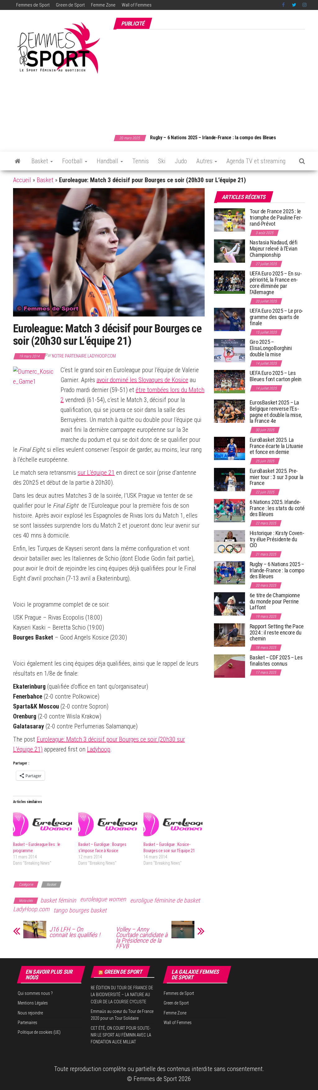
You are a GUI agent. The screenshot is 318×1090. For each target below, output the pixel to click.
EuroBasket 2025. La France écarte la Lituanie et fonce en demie (276, 445)
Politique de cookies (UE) (39, 1032)
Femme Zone (103, 5)
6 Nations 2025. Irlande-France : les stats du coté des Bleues (277, 508)
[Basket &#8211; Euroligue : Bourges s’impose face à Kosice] (107, 825)
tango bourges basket (80, 910)
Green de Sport (70, 5)
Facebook (284, 5)
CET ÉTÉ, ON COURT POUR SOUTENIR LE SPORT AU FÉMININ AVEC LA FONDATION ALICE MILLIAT (121, 1035)
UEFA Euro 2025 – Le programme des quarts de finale (276, 316)
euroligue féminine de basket (165, 900)
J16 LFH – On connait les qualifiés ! (74, 932)
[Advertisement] (215, 78)
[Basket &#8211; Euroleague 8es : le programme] (42, 825)
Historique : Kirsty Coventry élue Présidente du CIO (277, 539)
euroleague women (103, 899)
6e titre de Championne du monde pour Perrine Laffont (275, 601)
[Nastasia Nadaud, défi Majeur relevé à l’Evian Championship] (229, 251)
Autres (205, 161)
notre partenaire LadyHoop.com (84, 355)
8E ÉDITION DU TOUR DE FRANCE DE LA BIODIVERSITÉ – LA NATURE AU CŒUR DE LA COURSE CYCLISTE (122, 994)
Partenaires (27, 1022)
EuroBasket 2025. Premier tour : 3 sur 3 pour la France (276, 477)
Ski (162, 161)
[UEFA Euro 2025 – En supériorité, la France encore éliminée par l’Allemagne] (229, 282)
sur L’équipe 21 (96, 472)
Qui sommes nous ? (35, 993)
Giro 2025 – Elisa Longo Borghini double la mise (271, 348)
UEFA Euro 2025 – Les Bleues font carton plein (276, 376)
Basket (40, 161)
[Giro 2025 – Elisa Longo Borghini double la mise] (229, 350)
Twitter (294, 5)
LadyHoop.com (31, 909)
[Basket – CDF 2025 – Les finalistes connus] (229, 666)
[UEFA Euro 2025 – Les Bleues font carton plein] (229, 381)
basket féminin (58, 900)
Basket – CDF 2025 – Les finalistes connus (216, 138)
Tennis (140, 161)
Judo (181, 161)
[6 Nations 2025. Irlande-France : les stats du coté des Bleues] (229, 510)
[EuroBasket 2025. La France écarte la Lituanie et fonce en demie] (229, 448)
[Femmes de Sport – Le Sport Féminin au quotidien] (17, 161)
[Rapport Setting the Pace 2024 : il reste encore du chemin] (229, 635)
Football (73, 161)
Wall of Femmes (137, 5)
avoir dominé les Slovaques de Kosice (142, 380)
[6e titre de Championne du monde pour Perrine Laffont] (229, 604)
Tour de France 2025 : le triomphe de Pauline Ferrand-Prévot (276, 217)
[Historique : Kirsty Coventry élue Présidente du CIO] (229, 541)
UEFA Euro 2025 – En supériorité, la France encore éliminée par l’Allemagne (276, 282)
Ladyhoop (98, 749)
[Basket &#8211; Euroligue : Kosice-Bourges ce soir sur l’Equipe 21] (172, 825)
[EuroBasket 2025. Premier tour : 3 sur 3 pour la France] (229, 479)
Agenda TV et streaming (255, 161)
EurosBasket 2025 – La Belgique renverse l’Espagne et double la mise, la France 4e (276, 411)
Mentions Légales (33, 1002)
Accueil (22, 180)
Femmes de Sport (33, 5)
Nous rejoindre (30, 1012)
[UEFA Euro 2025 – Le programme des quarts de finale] (229, 319)
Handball (108, 161)
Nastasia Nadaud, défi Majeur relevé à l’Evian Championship (274, 248)
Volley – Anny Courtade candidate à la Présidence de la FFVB (141, 937)
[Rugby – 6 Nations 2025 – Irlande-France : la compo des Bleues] (229, 572)
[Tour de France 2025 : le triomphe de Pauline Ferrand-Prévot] (229, 220)
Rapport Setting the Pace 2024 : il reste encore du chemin (277, 632)
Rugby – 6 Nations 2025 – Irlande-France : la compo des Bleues (277, 570)
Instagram (304, 5)
